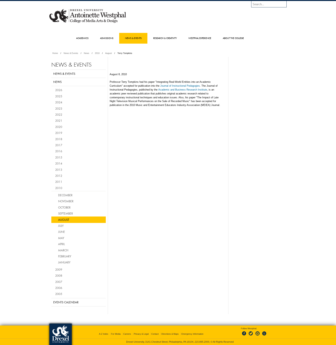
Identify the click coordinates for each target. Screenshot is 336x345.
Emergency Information (192, 334)
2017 (58, 145)
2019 (58, 133)
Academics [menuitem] (82, 38)
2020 (58, 127)
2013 (58, 170)
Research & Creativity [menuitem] (165, 38)
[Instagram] (258, 335)
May (61, 238)
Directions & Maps (170, 334)
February (64, 256)
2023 (58, 108)
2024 (58, 102)
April (61, 244)
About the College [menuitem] (233, 38)
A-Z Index (103, 334)
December (65, 195)
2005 (58, 294)
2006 (58, 288)
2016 (58, 151)
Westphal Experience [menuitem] (199, 38)
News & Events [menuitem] (133, 38)
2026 (58, 90)
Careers (127, 334)
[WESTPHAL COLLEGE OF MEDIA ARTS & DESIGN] (87, 22)
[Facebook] (245, 335)
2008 (58, 275)
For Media (116, 334)
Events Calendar (66, 302)
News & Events (71, 53)
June (61, 232)
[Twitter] (251, 335)
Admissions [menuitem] (106, 38)
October (64, 207)
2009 (58, 269)
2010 (97, 53)
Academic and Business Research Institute (182, 89)
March (63, 250)
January (64, 262)
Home (55, 53)
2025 (58, 96)
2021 (58, 120)
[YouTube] (264, 335)
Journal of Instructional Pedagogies (180, 85)
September (65, 213)
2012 (58, 176)
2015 (58, 157)
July (61, 226)
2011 (58, 182)
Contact (155, 334)
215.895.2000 (202, 342)
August (108, 53)
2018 (58, 139)
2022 (58, 114)
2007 (58, 282)
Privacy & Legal (141, 334)
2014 (58, 163)
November (66, 201)
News (86, 53)
